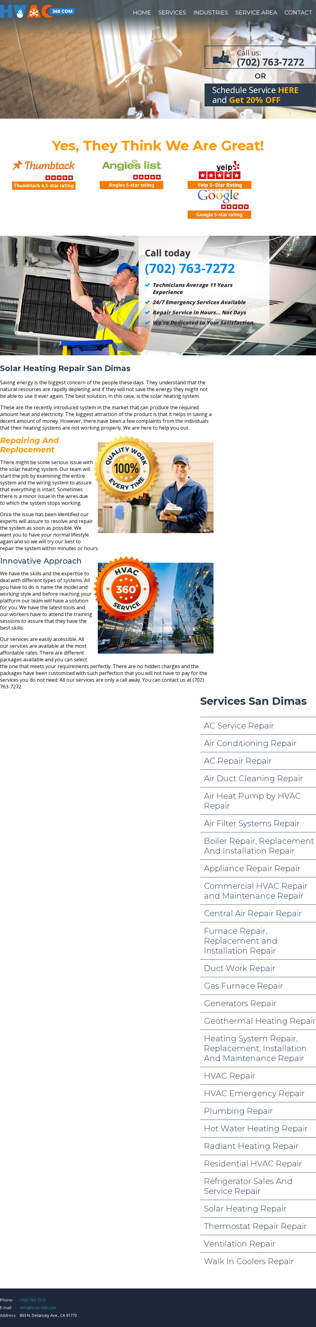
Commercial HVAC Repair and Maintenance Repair (255, 891)
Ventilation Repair (239, 1244)
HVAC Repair (229, 1076)
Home (142, 12)
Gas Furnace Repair (243, 986)
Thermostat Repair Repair (255, 1226)
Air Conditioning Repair (250, 743)
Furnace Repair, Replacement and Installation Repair (240, 941)
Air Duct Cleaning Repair (253, 778)
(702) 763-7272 (33, 1300)
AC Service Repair (239, 726)
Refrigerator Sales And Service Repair (248, 1186)
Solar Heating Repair (245, 1209)
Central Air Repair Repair (253, 913)
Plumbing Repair (238, 1111)
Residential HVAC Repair (253, 1164)
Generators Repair (240, 1003)
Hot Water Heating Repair (256, 1128)
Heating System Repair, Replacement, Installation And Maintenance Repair (255, 1048)
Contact (298, 12)
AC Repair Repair (238, 761)
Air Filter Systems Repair (252, 823)
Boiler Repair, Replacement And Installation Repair (259, 846)
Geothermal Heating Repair (260, 1021)
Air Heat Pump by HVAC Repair (252, 801)
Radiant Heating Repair (251, 1146)
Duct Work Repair (239, 968)
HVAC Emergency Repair (254, 1093)
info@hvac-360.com (38, 1307)
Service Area (256, 12)
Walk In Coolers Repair (249, 1261)
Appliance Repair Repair (252, 868)
